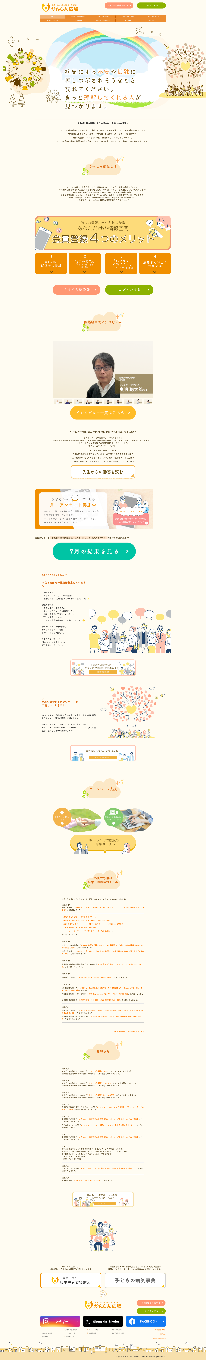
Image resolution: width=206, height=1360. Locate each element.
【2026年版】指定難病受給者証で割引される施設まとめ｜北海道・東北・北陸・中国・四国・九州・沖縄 (102, 989)
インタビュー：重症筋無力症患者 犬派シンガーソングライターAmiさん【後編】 (108, 1119)
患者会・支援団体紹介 (78, 16)
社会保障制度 (78, 20)
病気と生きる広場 (153, 16)
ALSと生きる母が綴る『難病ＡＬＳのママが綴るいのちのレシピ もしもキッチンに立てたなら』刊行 (103, 1011)
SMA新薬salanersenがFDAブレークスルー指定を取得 (107, 994)
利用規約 (163, 1334)
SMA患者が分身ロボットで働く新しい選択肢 (92, 951)
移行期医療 (128, 20)
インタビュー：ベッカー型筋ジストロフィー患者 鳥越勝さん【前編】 (107, 1168)
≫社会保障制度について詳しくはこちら (128, 1031)
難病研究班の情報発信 (103, 20)
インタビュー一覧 (52, 20)
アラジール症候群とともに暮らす (100, 1083)
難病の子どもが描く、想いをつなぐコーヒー (80, 916)
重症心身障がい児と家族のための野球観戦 (79, 927)
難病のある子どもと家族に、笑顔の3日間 (95, 977)
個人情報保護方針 (160, 1330)
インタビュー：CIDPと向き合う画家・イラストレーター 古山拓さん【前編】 (103, 1108)
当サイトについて (153, 20)
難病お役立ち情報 (128, 16)
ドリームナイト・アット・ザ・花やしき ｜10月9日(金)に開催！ (87, 931)
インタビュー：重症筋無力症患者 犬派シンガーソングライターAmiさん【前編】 (108, 1137)
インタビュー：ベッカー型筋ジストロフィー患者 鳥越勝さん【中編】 (107, 1125)
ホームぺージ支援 (103, 16)
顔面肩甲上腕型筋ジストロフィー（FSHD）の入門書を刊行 (86, 920)
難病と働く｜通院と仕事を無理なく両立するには (94, 907)
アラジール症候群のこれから (98, 1071)
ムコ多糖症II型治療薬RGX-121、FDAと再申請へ (99, 945)
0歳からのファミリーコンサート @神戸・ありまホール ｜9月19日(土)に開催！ (93, 924)
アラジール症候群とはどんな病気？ (100, 1095)
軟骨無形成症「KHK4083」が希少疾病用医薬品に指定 (99, 1000)
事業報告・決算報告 (159, 1338)
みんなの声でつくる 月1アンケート (87, 1180)
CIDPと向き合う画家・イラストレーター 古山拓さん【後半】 (101, 965)
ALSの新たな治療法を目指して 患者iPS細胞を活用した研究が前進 (101, 1017)
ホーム (53, 16)
